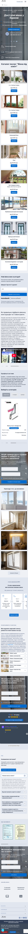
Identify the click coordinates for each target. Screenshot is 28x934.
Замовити (14, 90)
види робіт (10, 644)
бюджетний (6, 394)
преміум (22, 394)
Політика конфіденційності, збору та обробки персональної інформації (13, 922)
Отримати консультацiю (8, 769)
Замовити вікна (14, 615)
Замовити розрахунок (14, 29)
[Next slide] (6, 366)
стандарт (15, 394)
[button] (1, 734)
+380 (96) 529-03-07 (15, 34)
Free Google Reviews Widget (14, 745)
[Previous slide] (2, 366)
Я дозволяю (12, 932)
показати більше (14, 573)
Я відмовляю (4, 932)
